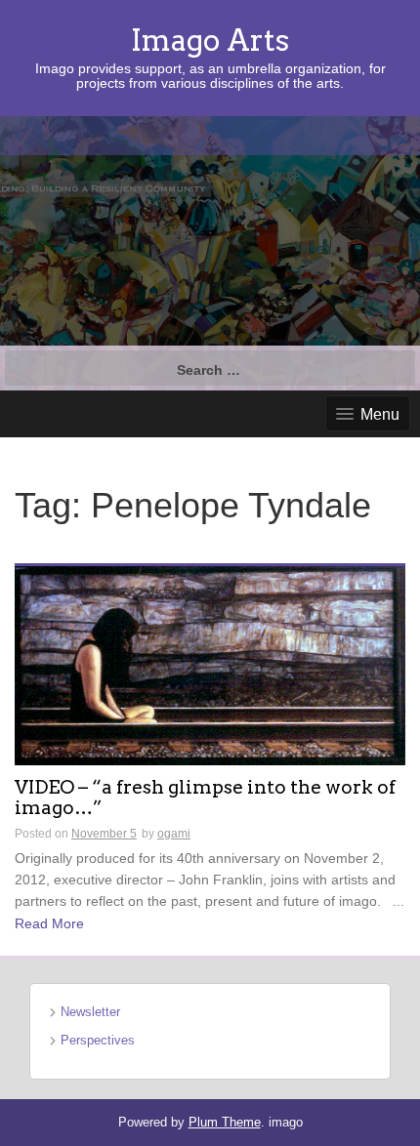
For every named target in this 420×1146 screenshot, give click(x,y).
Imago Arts (210, 40)
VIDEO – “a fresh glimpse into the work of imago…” (205, 798)
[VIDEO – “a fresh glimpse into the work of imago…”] (210, 664)
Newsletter (90, 1011)
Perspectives (98, 1040)
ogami (173, 833)
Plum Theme (225, 1122)
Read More (49, 923)
